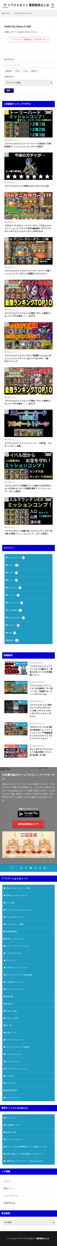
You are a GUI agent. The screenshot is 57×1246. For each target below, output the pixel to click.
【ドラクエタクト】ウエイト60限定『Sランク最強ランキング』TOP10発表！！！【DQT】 (27, 314)
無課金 (13, 640)
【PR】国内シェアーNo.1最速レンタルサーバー (25, 1154)
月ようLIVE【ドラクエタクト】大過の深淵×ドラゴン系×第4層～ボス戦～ (41, 752)
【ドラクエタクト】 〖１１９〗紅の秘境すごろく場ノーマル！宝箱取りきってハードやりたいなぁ (41, 690)
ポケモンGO (11, 1083)
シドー (13, 580)
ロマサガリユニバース (15, 1040)
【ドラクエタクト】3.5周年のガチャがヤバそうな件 (26, 186)
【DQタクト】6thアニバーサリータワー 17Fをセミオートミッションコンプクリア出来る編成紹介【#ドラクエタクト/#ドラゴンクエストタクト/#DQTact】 (28, 228)
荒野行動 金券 (11, 1090)
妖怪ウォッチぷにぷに (15, 939)
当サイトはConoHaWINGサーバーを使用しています (26, 1147)
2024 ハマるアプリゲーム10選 (18, 888)
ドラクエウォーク (13, 1061)
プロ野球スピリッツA (14, 982)
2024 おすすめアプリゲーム (17, 895)
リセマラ (13, 625)
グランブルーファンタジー (16, 1069)
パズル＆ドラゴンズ (14, 1054)
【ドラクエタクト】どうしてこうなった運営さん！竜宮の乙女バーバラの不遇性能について (41, 670)
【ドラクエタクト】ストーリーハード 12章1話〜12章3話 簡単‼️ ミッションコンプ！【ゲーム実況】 (28, 145)
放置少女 (9, 1004)
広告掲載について (13, 1125)
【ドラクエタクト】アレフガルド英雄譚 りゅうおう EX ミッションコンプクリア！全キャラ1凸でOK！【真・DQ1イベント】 (27, 358)
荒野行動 (9, 996)
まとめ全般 (15, 610)
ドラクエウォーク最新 (15, 924)
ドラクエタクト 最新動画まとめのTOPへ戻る (28, 39)
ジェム (25, 71)
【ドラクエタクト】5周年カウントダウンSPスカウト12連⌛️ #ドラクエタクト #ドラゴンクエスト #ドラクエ (41, 710)
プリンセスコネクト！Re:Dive (18, 1047)
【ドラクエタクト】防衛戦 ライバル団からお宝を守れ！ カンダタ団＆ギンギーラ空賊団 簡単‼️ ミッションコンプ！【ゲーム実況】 (28, 488)
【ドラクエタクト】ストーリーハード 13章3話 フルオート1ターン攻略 (28, 444)
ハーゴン (13, 595)
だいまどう (14, 588)
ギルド (17, 71)
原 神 (8, 1025)
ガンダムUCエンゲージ (15, 917)
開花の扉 (9, 71)
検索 (8, 90)
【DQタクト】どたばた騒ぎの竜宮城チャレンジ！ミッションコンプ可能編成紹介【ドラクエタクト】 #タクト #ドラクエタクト (41, 733)
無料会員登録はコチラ (28, 824)
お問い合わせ (11, 1132)
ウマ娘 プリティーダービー (16, 968)
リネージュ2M (11, 1018)
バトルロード (15, 603)
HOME (7, 13)
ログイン (7, 1181)
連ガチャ (34, 71)
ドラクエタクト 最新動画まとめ (28, 5)
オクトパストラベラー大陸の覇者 (19, 975)
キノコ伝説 (10, 903)
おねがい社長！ (12, 1011)
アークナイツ (11, 960)
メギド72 (9, 1076)
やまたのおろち (16, 618)
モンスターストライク (15, 989)
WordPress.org (9, 1203)
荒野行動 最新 (11, 931)
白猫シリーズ (11, 1033)
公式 (12, 633)
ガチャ (13, 565)
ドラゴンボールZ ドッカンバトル (19, 910)
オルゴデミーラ (16, 557)
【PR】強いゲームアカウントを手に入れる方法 (24, 1161)
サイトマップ (11, 1118)
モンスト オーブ (12, 1098)
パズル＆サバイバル (14, 953)
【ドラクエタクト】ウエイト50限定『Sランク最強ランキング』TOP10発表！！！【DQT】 (27, 402)
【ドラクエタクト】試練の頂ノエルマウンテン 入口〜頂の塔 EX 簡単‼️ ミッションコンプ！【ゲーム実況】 (28, 532)
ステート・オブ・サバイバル (17, 946)
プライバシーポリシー (15, 1139)
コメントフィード (11, 1196)
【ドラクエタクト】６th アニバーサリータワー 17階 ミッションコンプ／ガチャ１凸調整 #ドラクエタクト (28, 272)
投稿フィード (9, 1188)
